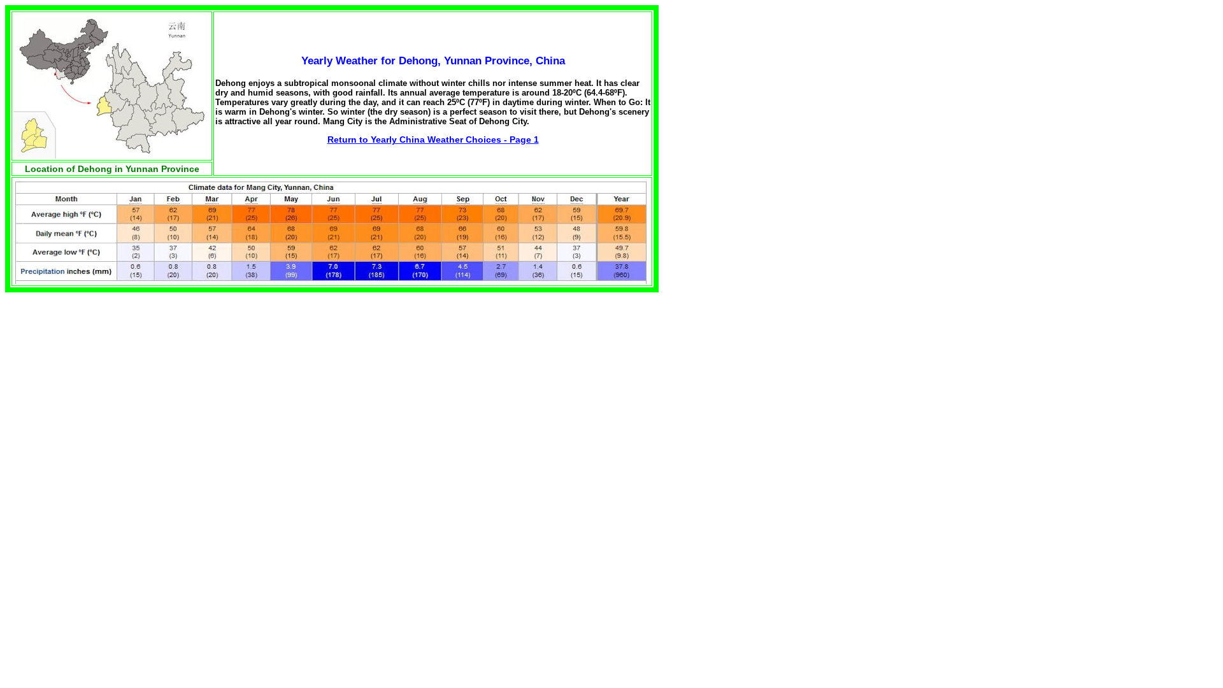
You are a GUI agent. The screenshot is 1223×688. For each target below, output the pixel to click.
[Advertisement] (754, 84)
